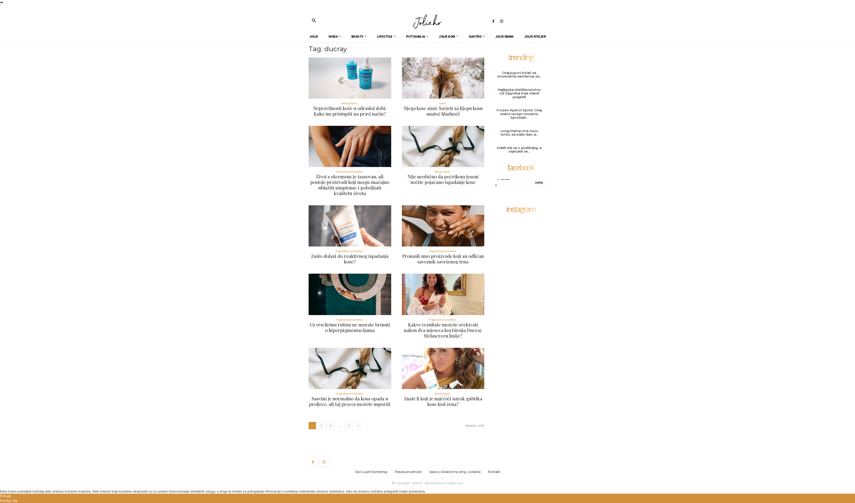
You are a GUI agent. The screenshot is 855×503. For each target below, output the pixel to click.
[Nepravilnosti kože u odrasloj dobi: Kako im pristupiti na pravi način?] (350, 78)
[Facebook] (493, 21)
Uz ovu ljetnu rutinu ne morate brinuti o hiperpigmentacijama (350, 327)
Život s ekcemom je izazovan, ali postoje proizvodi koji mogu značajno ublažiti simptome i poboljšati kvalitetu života (349, 184)
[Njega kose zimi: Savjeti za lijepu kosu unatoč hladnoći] (443, 78)
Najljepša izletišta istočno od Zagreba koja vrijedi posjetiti (519, 93)
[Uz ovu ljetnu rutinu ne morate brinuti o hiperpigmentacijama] (350, 294)
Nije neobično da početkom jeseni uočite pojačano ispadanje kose (443, 179)
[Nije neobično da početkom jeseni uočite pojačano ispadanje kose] (443, 146)
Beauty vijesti (349, 103)
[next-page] (358, 425)
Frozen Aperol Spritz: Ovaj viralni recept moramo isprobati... (519, 114)
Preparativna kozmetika (349, 171)
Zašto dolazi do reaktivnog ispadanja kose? (350, 259)
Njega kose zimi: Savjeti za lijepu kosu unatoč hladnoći (442, 111)
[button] (314, 20)
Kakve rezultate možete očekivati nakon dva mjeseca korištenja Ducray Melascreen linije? (443, 330)
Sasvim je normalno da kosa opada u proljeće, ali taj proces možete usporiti (350, 401)
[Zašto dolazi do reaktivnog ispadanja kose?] (350, 225)
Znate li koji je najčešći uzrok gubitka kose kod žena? (443, 401)
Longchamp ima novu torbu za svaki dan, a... (519, 133)
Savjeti (442, 103)
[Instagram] (502, 21)
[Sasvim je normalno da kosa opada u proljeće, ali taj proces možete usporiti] (350, 368)
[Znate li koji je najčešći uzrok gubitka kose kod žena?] (443, 368)
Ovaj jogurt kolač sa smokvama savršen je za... (519, 75)
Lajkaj (539, 182)
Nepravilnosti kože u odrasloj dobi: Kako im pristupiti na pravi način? (350, 111)
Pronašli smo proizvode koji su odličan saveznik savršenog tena (443, 259)
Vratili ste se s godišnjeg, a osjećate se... (519, 150)
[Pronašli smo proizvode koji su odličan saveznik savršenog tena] (443, 225)
